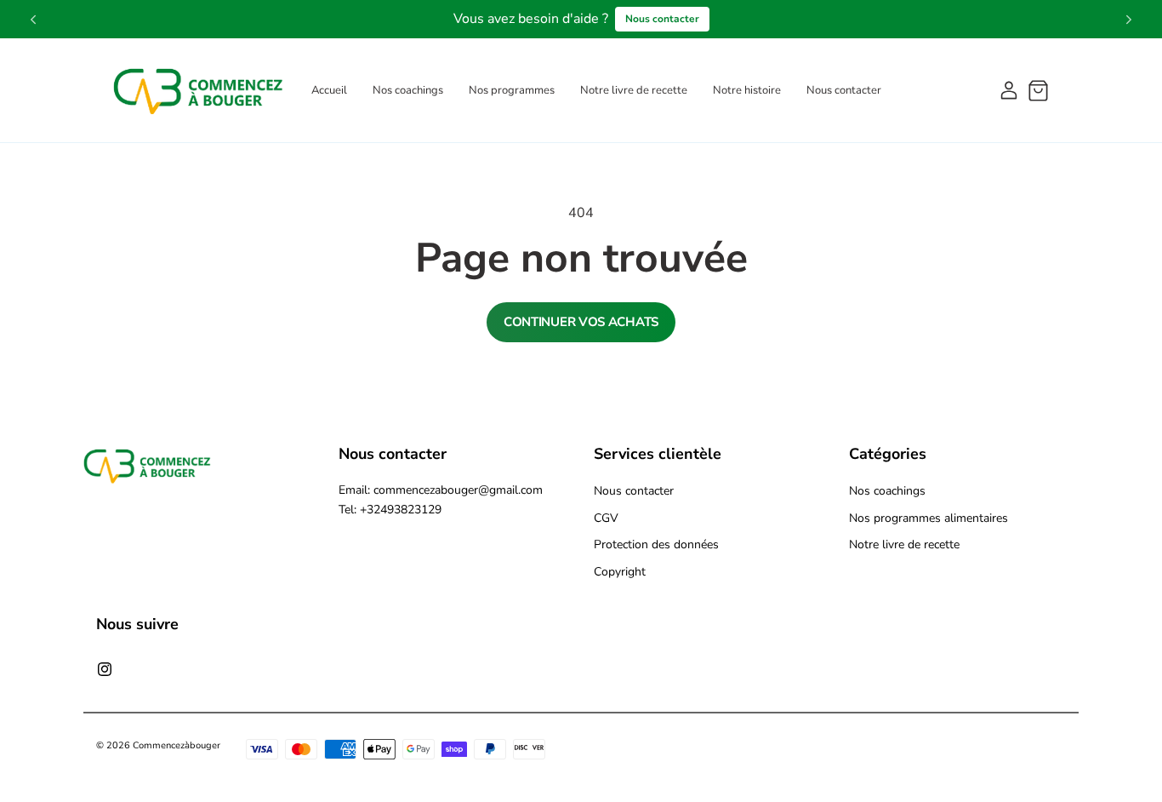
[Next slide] (1129, 19)
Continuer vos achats (581, 321)
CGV (606, 518)
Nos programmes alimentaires (928, 518)
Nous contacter (662, 19)
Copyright (620, 572)
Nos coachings (887, 491)
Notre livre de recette (904, 544)
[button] (1037, 90)
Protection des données (656, 544)
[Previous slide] (33, 19)
